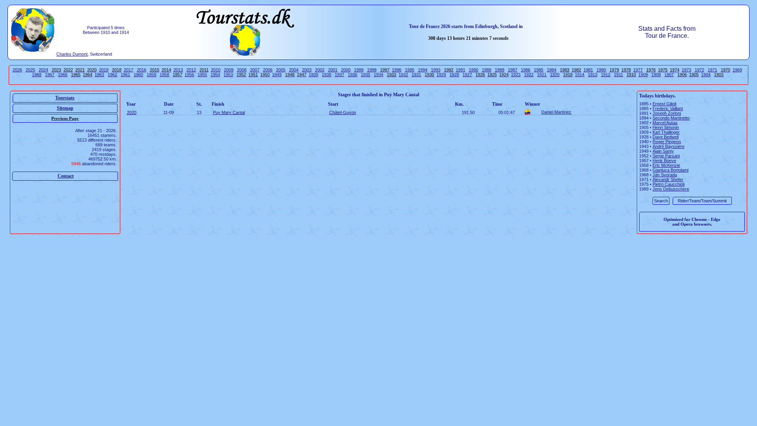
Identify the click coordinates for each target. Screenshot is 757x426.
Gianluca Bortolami (670, 170)
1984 (551, 69)
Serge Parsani (666, 155)
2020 (131, 112)
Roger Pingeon (667, 141)
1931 (416, 74)
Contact (66, 176)
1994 (422, 69)
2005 (280, 69)
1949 (277, 74)
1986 (525, 69)
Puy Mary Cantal (229, 112)
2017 (128, 69)
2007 (254, 69)
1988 (499, 69)
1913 (592, 74)
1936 (352, 74)
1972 (699, 69)
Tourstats (65, 98)
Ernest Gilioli (664, 103)
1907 (669, 74)
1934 (378, 74)
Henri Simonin (666, 127)
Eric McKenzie (666, 165)
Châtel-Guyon (342, 112)
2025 (30, 69)
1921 (541, 74)
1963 (99, 74)
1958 (164, 74)
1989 (486, 69)
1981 (588, 69)
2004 (293, 69)
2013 (178, 69)
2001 (332, 69)
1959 (151, 74)
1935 (365, 74)
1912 (605, 74)
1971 (712, 69)
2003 (306, 69)
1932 (403, 74)
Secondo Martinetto (671, 118)
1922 (528, 74)
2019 (103, 69)
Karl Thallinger (666, 132)
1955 (202, 74)
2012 (191, 69)
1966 (62, 74)
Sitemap (65, 108)
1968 (36, 74)
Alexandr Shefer (668, 179)
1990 (473, 69)
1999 (359, 69)
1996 (396, 69)
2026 (17, 69)
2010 (215, 69)
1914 (579, 74)
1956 (189, 74)
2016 (141, 69)
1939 (313, 74)
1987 (512, 69)
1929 (441, 74)
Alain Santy (663, 151)
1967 (49, 74)
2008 (241, 69)
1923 (515, 74)
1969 (737, 69)
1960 (138, 74)
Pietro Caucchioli (668, 184)
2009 (228, 69)
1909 (643, 74)
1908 (656, 74)
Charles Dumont (72, 54)
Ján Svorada (665, 174)
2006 (267, 69)
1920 (554, 74)
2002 (319, 69)
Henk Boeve (664, 160)
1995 (409, 69)
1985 (538, 69)
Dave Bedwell (666, 137)
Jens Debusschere (671, 189)
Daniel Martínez (556, 112)
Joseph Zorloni (667, 113)
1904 (705, 74)
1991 (460, 69)
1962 (112, 74)
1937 (339, 74)
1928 (454, 74)
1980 (601, 69)
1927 (467, 74)
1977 (638, 69)
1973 (686, 69)
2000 (346, 69)
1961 (125, 74)
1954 (215, 74)
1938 (326, 74)
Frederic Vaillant (668, 108)
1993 (435, 69)
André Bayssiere (668, 146)
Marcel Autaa (665, 122)
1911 (618, 74)
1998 (372, 69)
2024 (43, 69)
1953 (228, 74)
